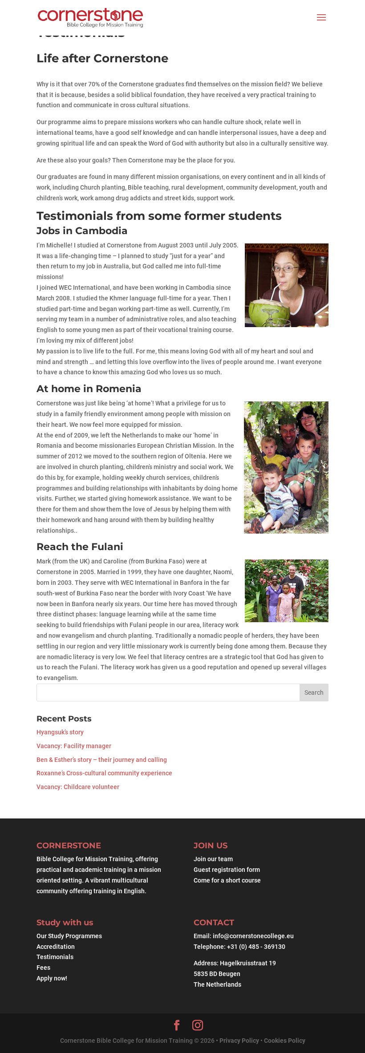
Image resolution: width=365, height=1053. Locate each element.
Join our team (213, 859)
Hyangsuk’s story (60, 732)
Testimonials (54, 956)
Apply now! (51, 978)
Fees (43, 967)
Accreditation (55, 946)
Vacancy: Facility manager (73, 745)
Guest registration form (227, 869)
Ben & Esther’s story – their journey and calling (101, 759)
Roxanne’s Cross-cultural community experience (104, 773)
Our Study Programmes (69, 936)
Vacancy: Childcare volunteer (77, 786)
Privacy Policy (239, 1040)
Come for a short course (227, 880)
